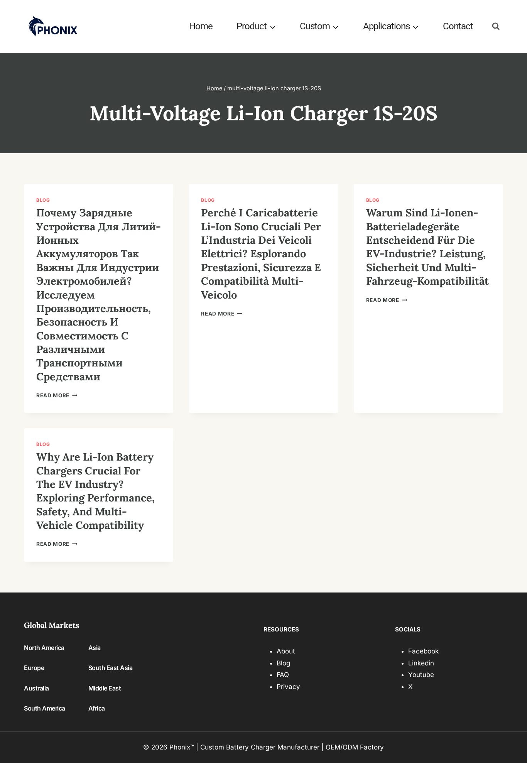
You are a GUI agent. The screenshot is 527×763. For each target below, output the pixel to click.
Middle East (104, 688)
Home (201, 26)
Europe (34, 668)
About (286, 651)
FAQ (283, 675)
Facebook (423, 651)
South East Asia (110, 668)
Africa (96, 708)
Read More (57, 395)
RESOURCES (281, 629)
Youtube (421, 675)
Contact (458, 26)
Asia (94, 648)
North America (44, 648)
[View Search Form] (496, 26)
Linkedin (421, 663)
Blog (43, 200)
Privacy (288, 686)
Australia (36, 688)
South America (44, 708)
